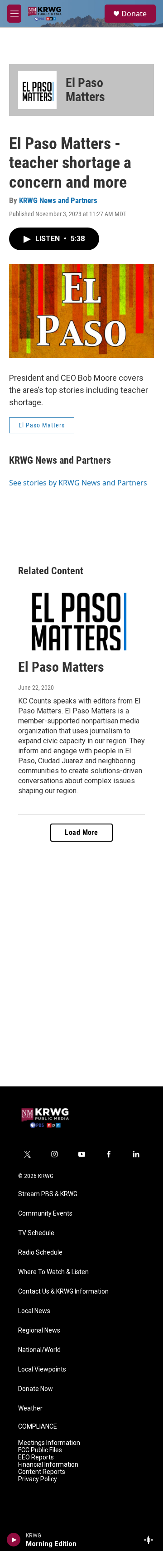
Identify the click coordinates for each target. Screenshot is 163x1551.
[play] (13, 1539)
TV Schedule (36, 1233)
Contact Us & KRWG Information (63, 1291)
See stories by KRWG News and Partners (78, 483)
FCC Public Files (40, 1450)
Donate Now (35, 1389)
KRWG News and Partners (58, 200)
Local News (34, 1311)
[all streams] (151, 1539)
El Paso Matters (85, 90)
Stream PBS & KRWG (47, 1194)
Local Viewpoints (42, 1369)
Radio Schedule (40, 1252)
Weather (30, 1408)
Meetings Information (49, 1443)
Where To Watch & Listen (53, 1272)
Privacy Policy (37, 1479)
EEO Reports (36, 1457)
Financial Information (48, 1464)
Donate (134, 14)
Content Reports (41, 1472)
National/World (39, 1350)
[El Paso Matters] (37, 90)
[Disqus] (81, 964)
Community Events (45, 1213)
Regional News (39, 1330)
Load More (81, 832)
